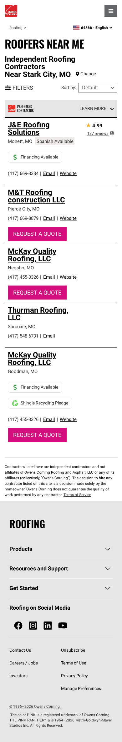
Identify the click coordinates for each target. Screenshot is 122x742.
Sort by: (68, 87)
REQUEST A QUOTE (37, 233)
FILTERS (23, 87)
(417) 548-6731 (23, 336)
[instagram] (33, 625)
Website (68, 173)
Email (49, 173)
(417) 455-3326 (23, 277)
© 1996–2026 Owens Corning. (35, 706)
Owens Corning (11, 11)
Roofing (16, 27)
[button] (112, 132)
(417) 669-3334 (23, 173)
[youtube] (62, 625)
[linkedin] (47, 625)
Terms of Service (77, 494)
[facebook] (18, 625)
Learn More (92, 108)
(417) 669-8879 (23, 218)
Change (88, 74)
